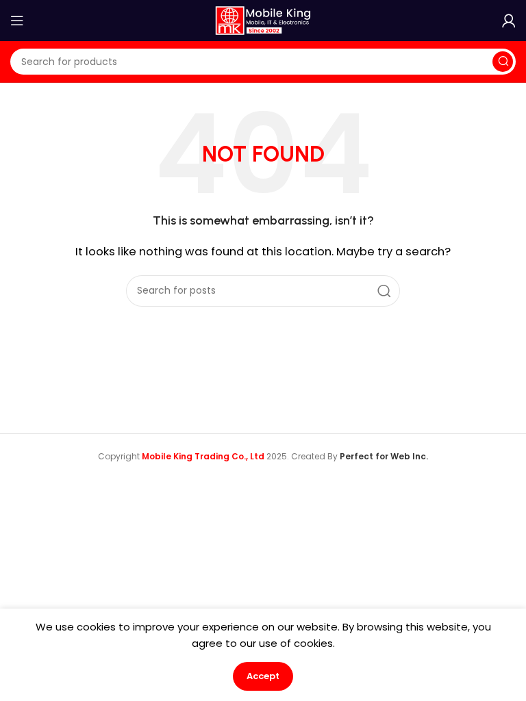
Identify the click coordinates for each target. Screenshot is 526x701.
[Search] (502, 61)
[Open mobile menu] (17, 20)
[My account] (509, 20)
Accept (263, 676)
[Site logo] (263, 19)
